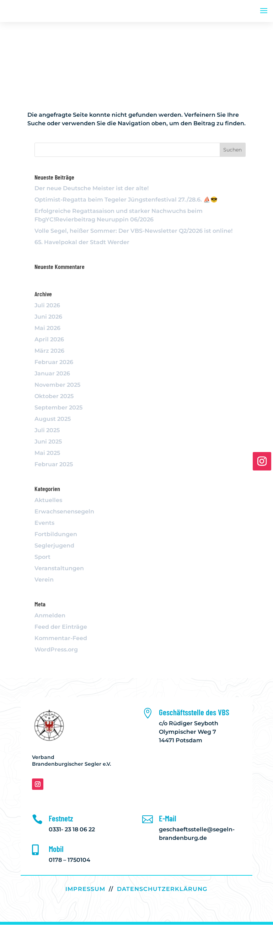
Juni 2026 (48, 316)
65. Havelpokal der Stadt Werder (81, 242)
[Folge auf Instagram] (37, 784)
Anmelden (49, 615)
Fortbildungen (55, 534)
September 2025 (58, 407)
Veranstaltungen (59, 568)
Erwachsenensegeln (64, 511)
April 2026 (49, 339)
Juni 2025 (48, 441)
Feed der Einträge (60, 626)
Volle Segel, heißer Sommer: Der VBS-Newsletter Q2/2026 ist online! (133, 230)
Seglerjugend (54, 545)
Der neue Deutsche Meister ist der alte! (91, 188)
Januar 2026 (52, 373)
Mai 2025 (47, 453)
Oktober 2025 (54, 396)
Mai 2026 (47, 328)
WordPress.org (56, 649)
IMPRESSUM (85, 889)
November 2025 (57, 384)
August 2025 (52, 418)
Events (44, 522)
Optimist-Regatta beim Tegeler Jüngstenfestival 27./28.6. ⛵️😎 (126, 199)
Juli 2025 (47, 430)
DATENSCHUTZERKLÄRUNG (162, 889)
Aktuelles (48, 500)
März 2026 (49, 350)
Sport (42, 557)
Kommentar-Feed (60, 638)
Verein (44, 579)
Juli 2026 (47, 305)
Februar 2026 (53, 362)
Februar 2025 (53, 464)
